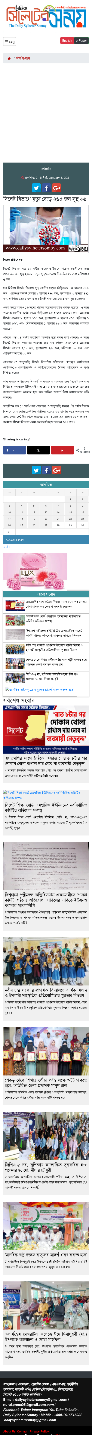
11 (21, 512)
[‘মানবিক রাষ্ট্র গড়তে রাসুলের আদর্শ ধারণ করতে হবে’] (39, 690)
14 (58, 512)
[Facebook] (46, 187)
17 (9, 518)
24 (9, 525)
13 (46, 512)
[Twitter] (36, 187)
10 (9, 512)
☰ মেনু (10, 41)
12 (34, 512)
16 (82, 512)
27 (46, 525)
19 (34, 518)
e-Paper (81, 40)
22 (70, 518)
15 (70, 512)
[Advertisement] (46, 114)
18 (21, 518)
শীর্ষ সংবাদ (23, 58)
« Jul (6, 546)
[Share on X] (38, 450)
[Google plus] (56, 187)
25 (21, 525)
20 (46, 518)
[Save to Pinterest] (62, 450)
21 (58, 518)
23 (82, 518)
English (67, 40)
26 (34, 525)
